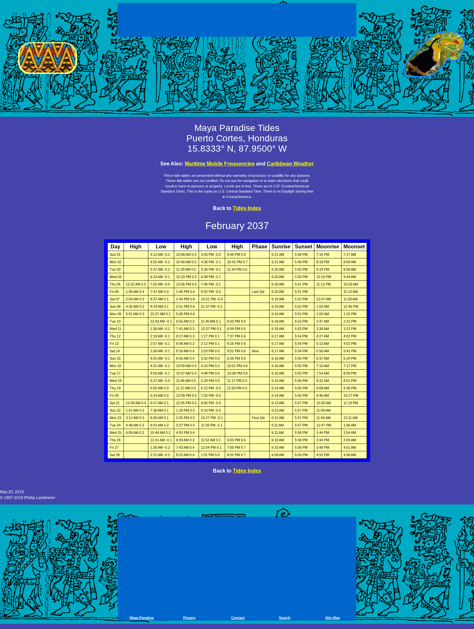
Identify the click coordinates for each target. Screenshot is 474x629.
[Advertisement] (238, 18)
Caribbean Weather (290, 163)
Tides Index (247, 208)
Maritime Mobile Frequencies (220, 163)
